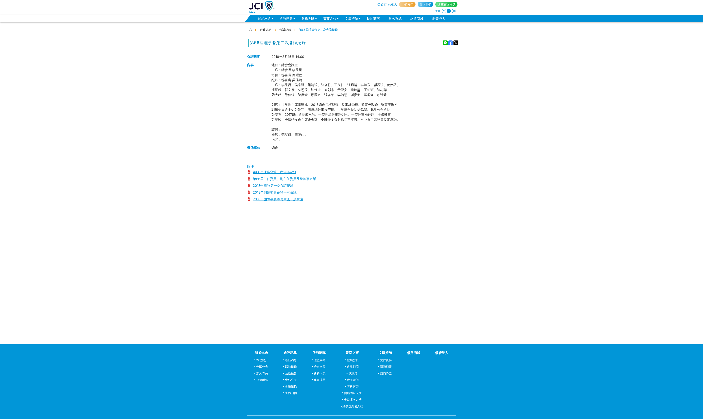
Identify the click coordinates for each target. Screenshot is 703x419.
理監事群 (320, 360)
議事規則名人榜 (353, 406)
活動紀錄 (291, 366)
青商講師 (353, 380)
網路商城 (416, 18)
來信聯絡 (262, 380)
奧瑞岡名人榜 (353, 393)
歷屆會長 (353, 360)
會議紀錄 (291, 386)
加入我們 (425, 4)
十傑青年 (407, 4)
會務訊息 (286, 18)
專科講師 (353, 386)
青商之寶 (329, 18)
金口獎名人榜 (353, 399)
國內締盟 (386, 373)
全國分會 (262, 366)
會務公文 (291, 380)
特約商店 (373, 18)
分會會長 (320, 366)
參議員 (352, 373)
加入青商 (262, 373)
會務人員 (320, 373)
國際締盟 (386, 366)
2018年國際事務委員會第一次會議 (278, 199)
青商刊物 (291, 393)
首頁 (384, 4)
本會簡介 (262, 360)
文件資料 (386, 360)
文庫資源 (351, 18)
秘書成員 (320, 380)
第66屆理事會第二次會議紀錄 (274, 172)
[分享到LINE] (445, 43)
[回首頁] (261, 7)
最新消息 (291, 360)
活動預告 (291, 373)
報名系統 (395, 18)
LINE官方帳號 (446, 4)
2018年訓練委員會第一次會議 (275, 192)
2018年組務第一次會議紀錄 (273, 185)
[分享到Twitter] (455, 43)
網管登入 (438, 18)
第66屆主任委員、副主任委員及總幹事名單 (284, 179)
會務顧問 (353, 366)
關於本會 (264, 18)
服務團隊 (308, 18)
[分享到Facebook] (450, 43)
